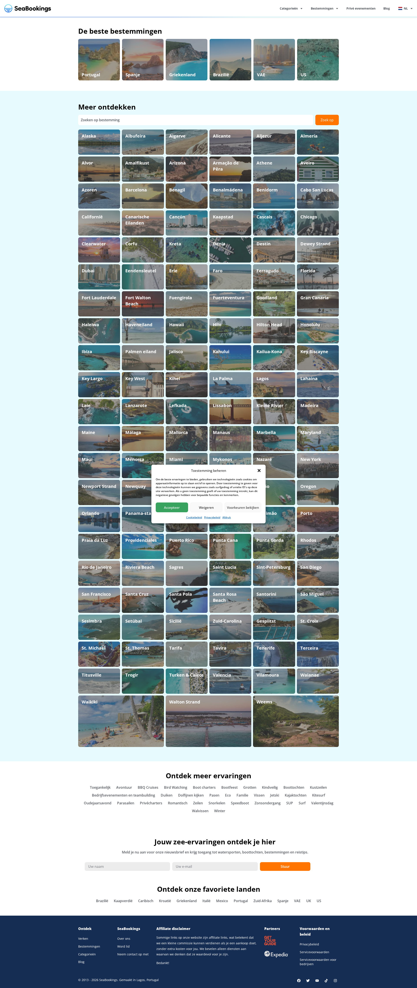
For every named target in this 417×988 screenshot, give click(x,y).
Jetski (274, 795)
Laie (86, 405)
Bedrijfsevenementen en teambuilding (123, 795)
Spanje (133, 75)
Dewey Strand (315, 244)
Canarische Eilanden (137, 220)
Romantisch (177, 803)
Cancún (177, 217)
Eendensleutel (140, 271)
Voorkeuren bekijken (243, 507)
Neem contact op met (133, 954)
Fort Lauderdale (99, 298)
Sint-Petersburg (273, 567)
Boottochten (293, 787)
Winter (219, 810)
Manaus (221, 432)
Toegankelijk (100, 787)
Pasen (214, 795)
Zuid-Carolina (227, 621)
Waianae (309, 675)
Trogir (131, 675)
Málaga (133, 432)
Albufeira (135, 136)
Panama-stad (139, 513)
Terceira (309, 648)
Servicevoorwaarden (314, 952)
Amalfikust (137, 163)
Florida (307, 271)
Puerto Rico (181, 540)
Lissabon (222, 405)
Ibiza (87, 351)
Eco (228, 795)
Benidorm (267, 190)
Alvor (87, 163)
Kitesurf (318, 795)
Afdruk (226, 517)
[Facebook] (298, 980)
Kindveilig (270, 787)
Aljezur (264, 136)
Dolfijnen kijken (191, 795)
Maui (87, 459)
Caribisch (145, 900)
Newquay (135, 486)
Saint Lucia (224, 567)
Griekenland (182, 75)
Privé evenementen (361, 8)
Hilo (217, 325)
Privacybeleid (212, 517)
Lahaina (309, 378)
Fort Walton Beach (138, 301)
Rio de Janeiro (96, 567)
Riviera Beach (139, 567)
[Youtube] (317, 980)
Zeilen (198, 803)
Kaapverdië (123, 900)
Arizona (177, 163)
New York (310, 459)
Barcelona (136, 190)
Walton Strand (184, 702)
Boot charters (204, 787)
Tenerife (265, 648)
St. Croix (309, 621)
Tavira (219, 648)
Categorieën (289, 8)
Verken (83, 938)
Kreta (175, 244)
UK (308, 900)
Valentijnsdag (322, 803)
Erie (173, 271)
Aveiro (307, 163)
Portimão (266, 513)
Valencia (222, 675)
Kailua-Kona (269, 351)
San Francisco (96, 594)
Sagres (176, 567)
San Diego (310, 567)
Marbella (266, 432)
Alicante (222, 136)
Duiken (166, 795)
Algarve (177, 136)
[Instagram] (335, 980)
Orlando (90, 513)
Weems (264, 702)
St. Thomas (137, 648)
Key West (135, 378)
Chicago (308, 217)
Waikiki (90, 702)
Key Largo (92, 378)
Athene (264, 163)
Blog (386, 8)
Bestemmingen (322, 8)
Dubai (88, 271)
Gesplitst (266, 621)
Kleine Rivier (269, 405)
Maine (88, 432)
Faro (217, 271)
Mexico (222, 900)
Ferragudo (267, 271)
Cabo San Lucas (316, 190)
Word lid (123, 946)
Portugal (91, 75)
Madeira (309, 405)
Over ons (123, 938)
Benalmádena (228, 190)
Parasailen (125, 803)
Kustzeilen (318, 787)
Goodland (266, 298)
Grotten (249, 787)
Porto (306, 513)
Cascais (264, 217)
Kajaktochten (295, 795)
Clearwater (94, 244)
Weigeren (206, 507)
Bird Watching (175, 787)
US (303, 75)
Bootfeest (229, 787)
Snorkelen (216, 803)
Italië (206, 900)
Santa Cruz (137, 594)
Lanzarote (136, 405)
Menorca (134, 459)
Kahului (221, 351)
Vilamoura (267, 675)
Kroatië (165, 900)
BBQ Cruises (148, 787)
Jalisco (176, 351)
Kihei (174, 378)
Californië (92, 217)
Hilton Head (269, 325)
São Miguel (312, 594)
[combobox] (195, 120)
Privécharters (151, 803)
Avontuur (124, 787)
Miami (176, 459)
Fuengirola (180, 298)
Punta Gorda (270, 540)
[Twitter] (307, 980)
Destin (263, 244)
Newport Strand (99, 486)
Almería (309, 136)
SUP (289, 803)
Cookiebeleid (194, 517)
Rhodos (308, 540)
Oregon (308, 486)
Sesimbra (92, 621)
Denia (219, 244)
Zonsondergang (268, 803)
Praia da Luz (95, 540)
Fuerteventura (228, 298)
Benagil (177, 190)
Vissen (259, 795)
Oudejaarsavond (97, 803)
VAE (261, 75)
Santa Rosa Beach (225, 597)
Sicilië (175, 621)
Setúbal (133, 621)
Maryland (310, 432)
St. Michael (93, 648)
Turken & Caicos (186, 675)
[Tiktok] (326, 980)
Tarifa (175, 648)
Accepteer (172, 507)
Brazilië (221, 75)
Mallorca (178, 432)
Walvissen (200, 810)
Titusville (91, 675)
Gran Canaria (314, 298)
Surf (302, 803)
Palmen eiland (140, 351)
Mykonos (222, 459)
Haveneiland (138, 325)
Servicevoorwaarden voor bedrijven (318, 962)
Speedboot (240, 803)
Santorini (266, 594)
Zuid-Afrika (262, 900)
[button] (259, 470)
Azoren (89, 190)
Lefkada (178, 405)
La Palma (223, 378)
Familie (242, 795)
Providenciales (141, 540)
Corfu (131, 244)
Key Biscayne (314, 351)
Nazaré (264, 459)
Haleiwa (90, 325)
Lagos (262, 378)
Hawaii (176, 325)
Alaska (89, 136)
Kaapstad (223, 217)
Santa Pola (180, 594)
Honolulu (310, 325)
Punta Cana (225, 540)
